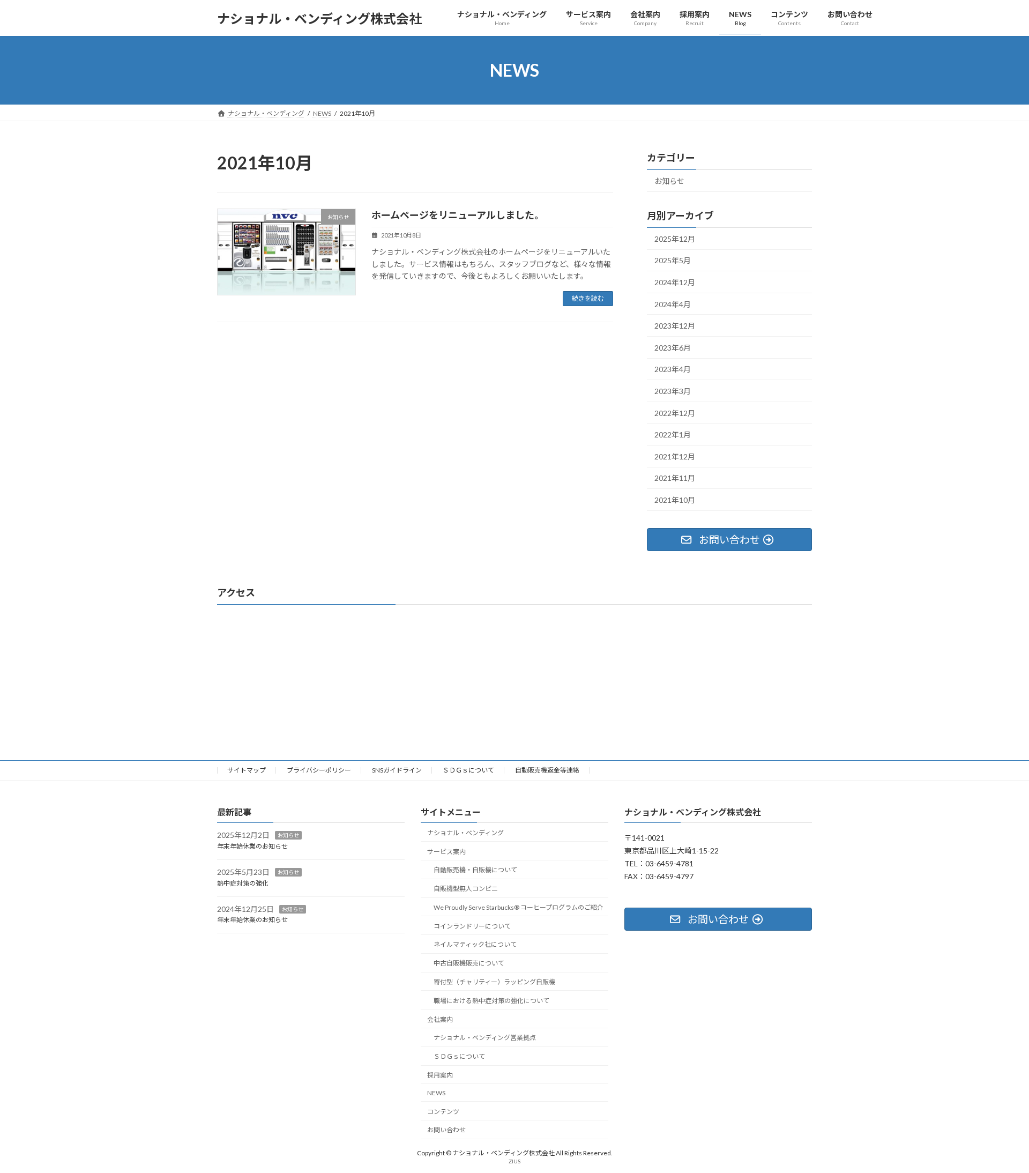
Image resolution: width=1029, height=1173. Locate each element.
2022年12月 (674, 413)
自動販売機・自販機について (475, 870)
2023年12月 (674, 325)
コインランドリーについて (472, 926)
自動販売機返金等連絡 (547, 770)
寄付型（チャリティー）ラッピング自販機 (494, 982)
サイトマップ (246, 770)
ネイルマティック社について (475, 944)
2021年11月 (674, 478)
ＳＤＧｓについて (468, 770)
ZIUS (514, 1160)
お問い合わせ (446, 1130)
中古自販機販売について (469, 963)
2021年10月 (674, 499)
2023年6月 (672, 347)
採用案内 (440, 1075)
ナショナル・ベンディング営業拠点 (485, 1038)
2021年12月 (674, 456)
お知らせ (669, 180)
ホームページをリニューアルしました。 (457, 215)
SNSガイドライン (397, 770)
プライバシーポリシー (319, 770)
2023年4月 (672, 369)
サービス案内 (446, 851)
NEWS (436, 1092)
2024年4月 (672, 304)
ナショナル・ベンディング (465, 832)
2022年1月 (672, 434)
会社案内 (440, 1019)
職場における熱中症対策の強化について (491, 1000)
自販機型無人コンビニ (466, 889)
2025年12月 (674, 238)
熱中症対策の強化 (243, 883)
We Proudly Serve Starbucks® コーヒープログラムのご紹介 (521, 907)
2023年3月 (672, 391)
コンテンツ (443, 1111)
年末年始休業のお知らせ (252, 846)
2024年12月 (674, 282)
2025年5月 (672, 260)
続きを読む (588, 298)
